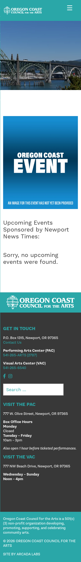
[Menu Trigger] (72, 11)
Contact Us (12, 342)
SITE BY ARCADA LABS (21, 554)
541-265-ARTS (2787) (20, 355)
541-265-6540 (14, 368)
